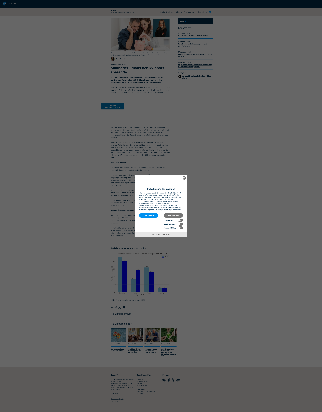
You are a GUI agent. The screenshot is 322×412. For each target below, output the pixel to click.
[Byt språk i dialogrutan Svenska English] (184, 178)
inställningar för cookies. (172, 210)
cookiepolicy (154, 207)
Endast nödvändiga (173, 215)
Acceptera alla (148, 215)
